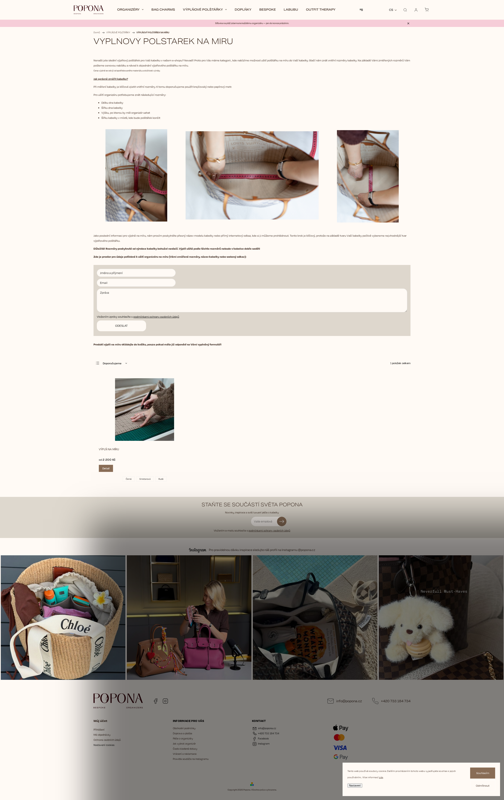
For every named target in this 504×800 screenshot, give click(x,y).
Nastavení (355, 785)
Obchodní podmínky (184, 728)
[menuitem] (130, 10)
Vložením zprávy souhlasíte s (138, 316)
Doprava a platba (182, 733)
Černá (129, 479)
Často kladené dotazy (185, 748)
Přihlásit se (281, 521)
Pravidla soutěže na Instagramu (190, 758)
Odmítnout (482, 785)
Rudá (160, 479)
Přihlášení (99, 729)
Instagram (165, 701)
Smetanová (145, 479)
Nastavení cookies (104, 744)
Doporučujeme (112, 363)
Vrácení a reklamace (184, 753)
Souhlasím (482, 773)
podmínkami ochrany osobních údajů (156, 316)
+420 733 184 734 (395, 701)
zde (381, 777)
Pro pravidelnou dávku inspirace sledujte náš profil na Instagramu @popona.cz (262, 550)
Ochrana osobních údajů (107, 739)
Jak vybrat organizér (184, 743)
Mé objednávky (102, 734)
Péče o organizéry (183, 738)
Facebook (155, 701)
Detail (105, 468)
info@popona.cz (349, 701)
